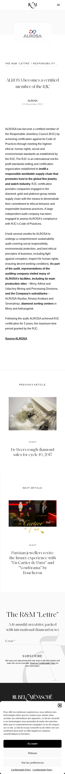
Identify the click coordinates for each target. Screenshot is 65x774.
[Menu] (55, 5)
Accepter (32, 743)
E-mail (10, 641)
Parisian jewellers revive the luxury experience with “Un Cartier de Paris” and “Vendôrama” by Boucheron (32, 562)
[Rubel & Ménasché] (32, 5)
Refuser (32, 753)
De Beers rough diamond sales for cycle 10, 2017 (32, 452)
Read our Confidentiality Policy (43, 663)
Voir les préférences (32, 762)
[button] (60, 705)
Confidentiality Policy (21, 770)
